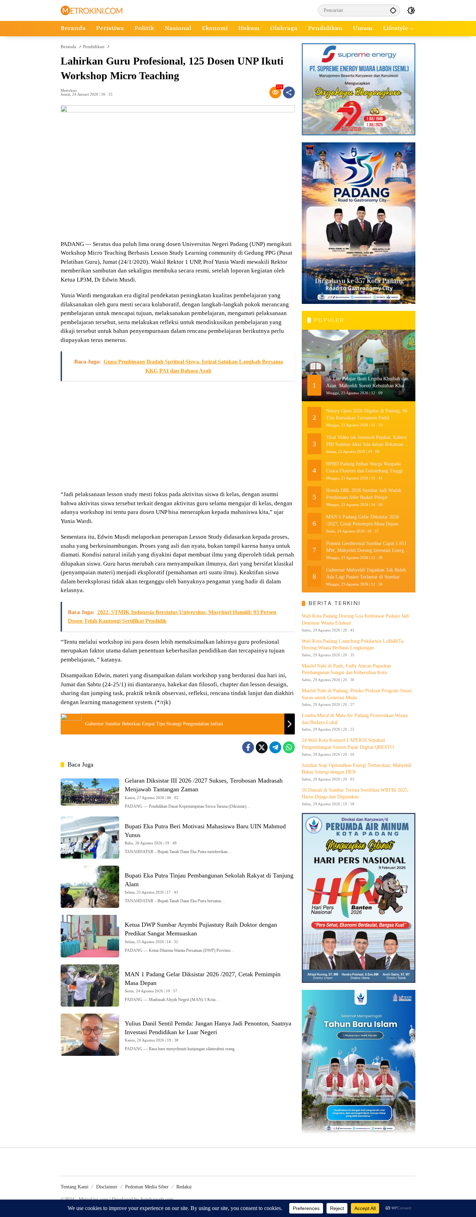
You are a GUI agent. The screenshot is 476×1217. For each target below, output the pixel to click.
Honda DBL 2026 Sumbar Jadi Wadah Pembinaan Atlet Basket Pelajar (363, 494)
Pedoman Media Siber (147, 1186)
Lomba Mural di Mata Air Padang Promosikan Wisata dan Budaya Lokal (355, 719)
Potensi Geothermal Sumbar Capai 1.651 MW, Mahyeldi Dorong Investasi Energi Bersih (366, 547)
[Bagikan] (289, 92)
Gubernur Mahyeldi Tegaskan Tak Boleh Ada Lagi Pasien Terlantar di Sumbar (366, 573)
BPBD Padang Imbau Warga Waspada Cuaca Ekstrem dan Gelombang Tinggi (364, 467)
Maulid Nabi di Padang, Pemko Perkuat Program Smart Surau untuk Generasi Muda (357, 694)
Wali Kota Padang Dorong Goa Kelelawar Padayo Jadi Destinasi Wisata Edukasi (355, 619)
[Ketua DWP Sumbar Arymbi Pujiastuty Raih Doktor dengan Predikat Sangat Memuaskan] (90, 936)
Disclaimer (106, 1186)
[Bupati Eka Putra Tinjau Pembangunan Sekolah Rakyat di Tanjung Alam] (90, 887)
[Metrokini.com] (91, 10)
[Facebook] (248, 747)
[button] (393, 10)
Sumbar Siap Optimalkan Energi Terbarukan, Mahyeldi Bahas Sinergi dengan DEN (356, 769)
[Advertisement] (178, 436)
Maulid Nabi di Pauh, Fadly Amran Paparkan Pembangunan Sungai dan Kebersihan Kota (346, 669)
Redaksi (184, 1186)
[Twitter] (262, 747)
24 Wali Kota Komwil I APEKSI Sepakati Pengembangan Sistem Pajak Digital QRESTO (348, 744)
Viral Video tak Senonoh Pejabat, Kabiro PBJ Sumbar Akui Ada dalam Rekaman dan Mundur (366, 441)
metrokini (69, 90)
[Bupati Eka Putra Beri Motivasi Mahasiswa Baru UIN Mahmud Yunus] (90, 837)
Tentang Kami (75, 1186)
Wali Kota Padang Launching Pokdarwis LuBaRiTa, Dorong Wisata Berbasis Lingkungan (353, 645)
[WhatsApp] (289, 747)
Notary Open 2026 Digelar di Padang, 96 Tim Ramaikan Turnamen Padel (366, 414)
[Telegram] (275, 747)
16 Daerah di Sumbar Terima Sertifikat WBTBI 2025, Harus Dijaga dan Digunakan (355, 793)
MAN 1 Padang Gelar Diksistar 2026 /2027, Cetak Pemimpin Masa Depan (362, 520)
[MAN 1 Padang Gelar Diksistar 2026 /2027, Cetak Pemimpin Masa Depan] (90, 985)
